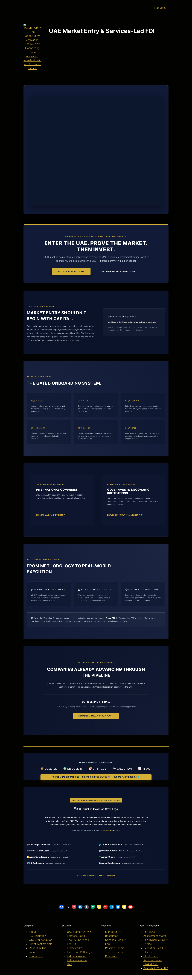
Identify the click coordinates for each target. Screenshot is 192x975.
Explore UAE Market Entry (71, 271)
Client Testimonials (40, 944)
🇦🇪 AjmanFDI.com (117, 857)
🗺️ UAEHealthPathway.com (122, 851)
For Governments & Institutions (118, 271)
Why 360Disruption (40, 939)
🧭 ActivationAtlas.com (48, 857)
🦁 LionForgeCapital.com (49, 844)
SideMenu (160, 7)
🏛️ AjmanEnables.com (122, 863)
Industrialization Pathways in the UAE (77, 960)
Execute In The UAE (155, 968)
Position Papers (114, 948)
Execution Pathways (79, 952)
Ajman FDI (110, 618)
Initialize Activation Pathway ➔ (96, 716)
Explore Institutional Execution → (126, 515)
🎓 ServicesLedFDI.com (47, 851)
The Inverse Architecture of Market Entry (152, 960)
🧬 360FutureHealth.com (121, 844)
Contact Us (36, 956)
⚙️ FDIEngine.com (47, 863)
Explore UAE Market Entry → (51, 515)
